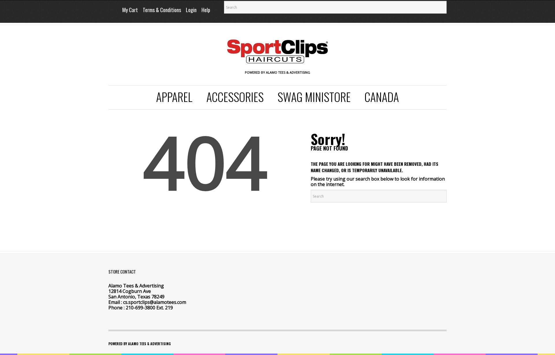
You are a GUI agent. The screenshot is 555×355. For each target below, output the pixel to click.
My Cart (130, 10)
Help (205, 10)
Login (191, 10)
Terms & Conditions (162, 10)
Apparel (174, 96)
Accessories (235, 96)
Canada (382, 96)
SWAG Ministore (314, 96)
